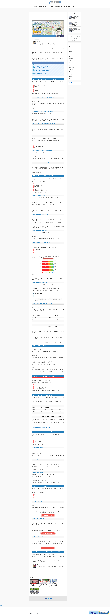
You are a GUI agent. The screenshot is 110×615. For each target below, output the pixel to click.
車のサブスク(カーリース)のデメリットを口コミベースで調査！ (43, 64)
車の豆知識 (63, 6)
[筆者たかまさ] (34, 42)
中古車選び (73, 40)
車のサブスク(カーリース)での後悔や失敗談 (40, 67)
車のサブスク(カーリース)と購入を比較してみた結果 (41, 70)
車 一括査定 (47, 6)
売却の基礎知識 (57, 6)
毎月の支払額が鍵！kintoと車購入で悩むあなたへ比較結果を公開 (42, 427)
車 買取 (52, 6)
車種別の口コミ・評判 (73, 74)
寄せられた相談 (72, 51)
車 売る (71, 60)
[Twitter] (34, 46)
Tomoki (38, 565)
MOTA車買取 (73, 36)
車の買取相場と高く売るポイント (44, 609)
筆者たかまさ (39, 41)
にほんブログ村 (71, 83)
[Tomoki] (34, 566)
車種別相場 (71, 76)
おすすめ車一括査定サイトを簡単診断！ (34, 609)
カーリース (74, 38)
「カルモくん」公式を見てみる (48, 533)
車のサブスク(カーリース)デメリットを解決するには (41, 66)
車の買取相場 (68, 6)
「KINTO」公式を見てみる (48, 515)
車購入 (71, 78)
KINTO (70, 36)
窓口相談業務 (36, 6)
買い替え (76, 40)
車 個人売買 (71, 58)
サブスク (77, 38)
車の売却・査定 (41, 6)
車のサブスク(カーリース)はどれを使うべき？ (40, 73)
